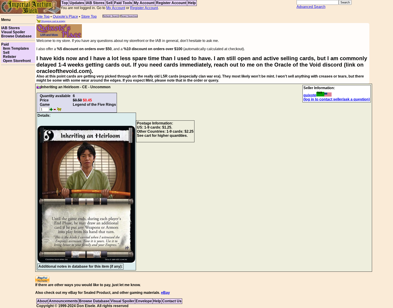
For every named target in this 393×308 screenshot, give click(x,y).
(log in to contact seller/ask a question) (336, 99)
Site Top (43, 16)
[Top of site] (30, 6)
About (42, 301)
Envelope (144, 301)
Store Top (89, 16)
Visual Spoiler (13, 32)
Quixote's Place (65, 16)
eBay (165, 293)
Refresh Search (111, 16)
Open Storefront (16, 61)
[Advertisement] (18, 135)
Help (192, 3)
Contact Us (171, 301)
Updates (77, 3)
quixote (309, 95)
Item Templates (15, 48)
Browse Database (16, 36)
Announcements (63, 301)
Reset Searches (129, 16)
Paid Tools (123, 3)
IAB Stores (95, 3)
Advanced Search (311, 7)
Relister (8, 57)
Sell (109, 3)
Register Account (171, 3)
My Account (144, 3)
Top (64, 3)
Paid (5, 44)
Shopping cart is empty (52, 21)
